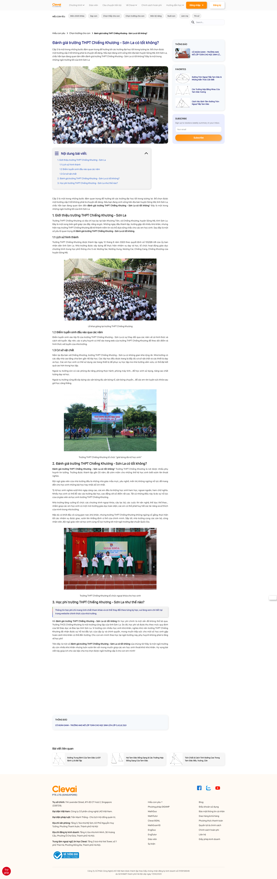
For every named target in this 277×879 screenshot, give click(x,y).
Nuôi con (171, 16)
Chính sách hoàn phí (209, 830)
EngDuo (152, 830)
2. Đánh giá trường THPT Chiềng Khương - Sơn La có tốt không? (88, 178)
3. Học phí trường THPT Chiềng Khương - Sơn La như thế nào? (87, 183)
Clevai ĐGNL (154, 820)
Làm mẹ (184, 16)
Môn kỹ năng (156, 16)
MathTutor (153, 816)
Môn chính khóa (77, 16)
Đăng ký (217, 5)
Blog (201, 802)
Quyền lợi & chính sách (210, 825)
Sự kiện (151, 843)
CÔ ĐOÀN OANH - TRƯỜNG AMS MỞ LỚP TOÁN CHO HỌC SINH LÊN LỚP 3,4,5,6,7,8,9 (90, 725)
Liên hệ (202, 834)
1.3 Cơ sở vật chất (68, 173)
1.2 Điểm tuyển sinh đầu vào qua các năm (80, 169)
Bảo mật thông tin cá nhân (212, 811)
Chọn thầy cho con (111, 16)
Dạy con (93, 16)
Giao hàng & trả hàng (209, 816)
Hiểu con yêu (58, 33)
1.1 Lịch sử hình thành (70, 164)
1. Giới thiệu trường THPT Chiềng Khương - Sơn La (81, 160)
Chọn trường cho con (135, 16)
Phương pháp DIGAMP (159, 806)
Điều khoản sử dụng (209, 806)
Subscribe (199, 137)
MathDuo (152, 811)
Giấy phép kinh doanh (209, 839)
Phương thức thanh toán (211, 820)
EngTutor (152, 834)
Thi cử (196, 16)
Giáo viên (152, 839)
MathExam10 (154, 825)
